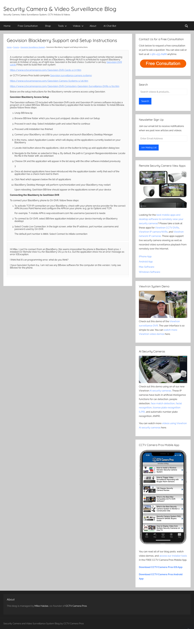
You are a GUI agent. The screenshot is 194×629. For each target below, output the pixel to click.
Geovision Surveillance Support (32, 47)
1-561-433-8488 (158, 54)
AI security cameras (160, 390)
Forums (16, 47)
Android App (146, 261)
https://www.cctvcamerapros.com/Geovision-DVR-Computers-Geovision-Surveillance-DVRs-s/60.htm (64, 86)
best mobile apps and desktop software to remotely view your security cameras (161, 219)
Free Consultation (28, 25)
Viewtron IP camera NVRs (153, 231)
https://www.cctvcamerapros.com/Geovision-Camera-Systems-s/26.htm (49, 81)
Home (7, 25)
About (93, 25)
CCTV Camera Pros (76, 605)
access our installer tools (173, 555)
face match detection (163, 403)
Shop (48, 25)
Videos (76, 25)
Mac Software (146, 266)
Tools (61, 25)
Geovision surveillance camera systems (71, 75)
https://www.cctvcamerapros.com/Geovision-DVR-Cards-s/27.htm (45, 70)
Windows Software (149, 271)
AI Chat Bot (110, 25)
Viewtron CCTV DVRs (167, 227)
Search (145, 101)
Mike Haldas (41, 605)
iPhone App (145, 256)
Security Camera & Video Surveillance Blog (59, 8)
